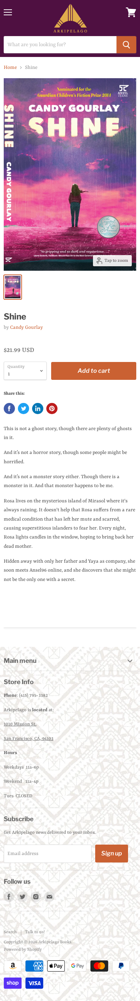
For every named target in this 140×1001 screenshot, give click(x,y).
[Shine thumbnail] (12, 287)
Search (10, 932)
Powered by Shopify (23, 949)
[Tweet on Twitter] (23, 408)
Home (10, 67)
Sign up (111, 853)
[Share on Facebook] (9, 408)
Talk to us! (35, 932)
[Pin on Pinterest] (51, 408)
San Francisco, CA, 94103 (28, 738)
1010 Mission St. (20, 724)
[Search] (126, 44)
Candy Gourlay (26, 327)
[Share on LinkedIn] (37, 408)
